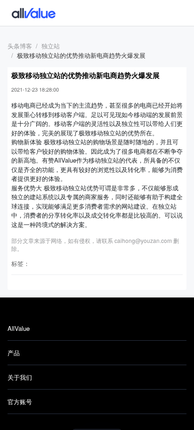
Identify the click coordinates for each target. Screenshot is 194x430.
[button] (97, 328)
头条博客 (20, 45)
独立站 (50, 45)
